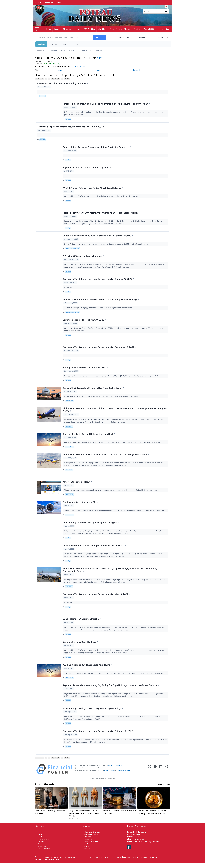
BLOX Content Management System (136, 857)
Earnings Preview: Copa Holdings (80, 642)
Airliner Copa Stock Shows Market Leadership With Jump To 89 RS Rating (101, 299)
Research (136, 70)
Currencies (73, 51)
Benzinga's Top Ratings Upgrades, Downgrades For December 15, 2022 (100, 347)
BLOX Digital (156, 857)
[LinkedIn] (160, 769)
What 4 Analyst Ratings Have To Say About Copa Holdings (93, 188)
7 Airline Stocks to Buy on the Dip (80, 502)
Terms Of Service (124, 770)
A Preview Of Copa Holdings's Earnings (84, 256)
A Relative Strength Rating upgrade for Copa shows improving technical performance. (98, 308)
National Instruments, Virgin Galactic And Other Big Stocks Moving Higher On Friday (106, 104)
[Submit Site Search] (166, 11)
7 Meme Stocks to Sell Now (77, 482)
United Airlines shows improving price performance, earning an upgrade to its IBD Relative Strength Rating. (106, 244)
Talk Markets (69, 426)
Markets (41, 44)
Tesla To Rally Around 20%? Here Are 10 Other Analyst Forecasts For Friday (102, 213)
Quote (60, 70)
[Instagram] (166, 769)
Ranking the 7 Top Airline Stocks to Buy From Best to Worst (94, 388)
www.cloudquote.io (115, 765)
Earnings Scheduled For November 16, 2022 (86, 367)
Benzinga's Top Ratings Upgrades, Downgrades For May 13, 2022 (96, 594)
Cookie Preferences (53, 859)
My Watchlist (143, 37)
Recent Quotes (123, 37)
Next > (67, 79)
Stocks (54, 44)
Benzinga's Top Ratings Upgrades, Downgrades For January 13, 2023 (73, 126)
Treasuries (99, 51)
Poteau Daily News (53, 857)
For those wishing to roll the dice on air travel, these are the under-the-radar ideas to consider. (102, 396)
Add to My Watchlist (78, 66)
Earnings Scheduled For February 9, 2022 (84, 320)
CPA (99, 58)
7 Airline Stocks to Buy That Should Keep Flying (88, 665)
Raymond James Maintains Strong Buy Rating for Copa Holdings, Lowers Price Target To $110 (111, 685)
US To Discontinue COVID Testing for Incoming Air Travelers (94, 545)
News (63, 51)
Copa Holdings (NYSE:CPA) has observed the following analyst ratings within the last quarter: (101, 196)
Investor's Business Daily (72, 248)
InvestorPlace (69, 400)
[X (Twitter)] (149, 769)
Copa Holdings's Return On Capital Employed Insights (91, 522)
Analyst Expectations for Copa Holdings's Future (63, 83)
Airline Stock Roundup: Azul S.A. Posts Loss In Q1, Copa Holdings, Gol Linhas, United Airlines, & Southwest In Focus (111, 569)
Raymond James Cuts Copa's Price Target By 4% (88, 167)
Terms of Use (86, 857)
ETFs (65, 44)
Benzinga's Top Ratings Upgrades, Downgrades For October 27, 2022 (99, 279)
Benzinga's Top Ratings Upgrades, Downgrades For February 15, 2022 (99, 731)
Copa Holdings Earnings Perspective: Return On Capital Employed (97, 147)
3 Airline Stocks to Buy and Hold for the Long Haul (89, 434)
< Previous (39, 79)
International (86, 51)
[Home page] (102, 11)
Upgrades (68, 287)
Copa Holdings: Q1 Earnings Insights (82, 619)
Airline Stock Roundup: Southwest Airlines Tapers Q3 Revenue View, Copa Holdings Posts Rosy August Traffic (115, 409)
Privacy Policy (109, 770)
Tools (75, 44)
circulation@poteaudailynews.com (146, 841)
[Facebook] (155, 769)
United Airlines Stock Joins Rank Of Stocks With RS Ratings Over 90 (98, 235)
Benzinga (42, 96)
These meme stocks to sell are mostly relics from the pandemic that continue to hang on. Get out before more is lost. (111, 490)
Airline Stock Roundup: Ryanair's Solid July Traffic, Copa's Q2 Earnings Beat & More (106, 454)
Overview (53, 51)
